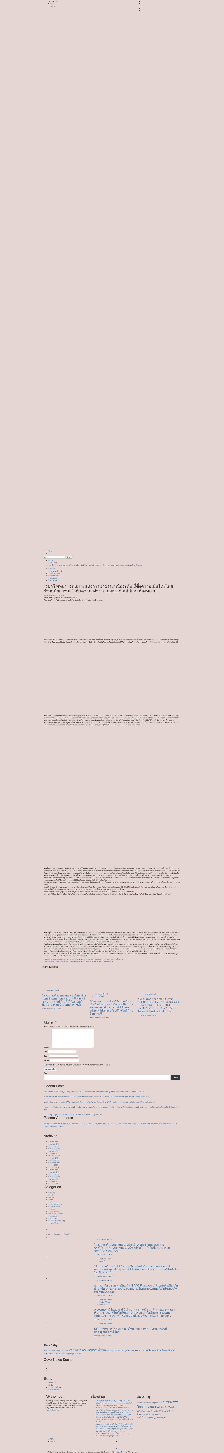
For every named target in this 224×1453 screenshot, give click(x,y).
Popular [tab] (57, 1234)
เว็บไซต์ (46, 1060)
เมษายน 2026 (53, 1151)
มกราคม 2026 (53, 1158)
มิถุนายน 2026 (53, 1146)
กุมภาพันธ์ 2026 (54, 1155)
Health (50, 1195)
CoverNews (121, 1452)
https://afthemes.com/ (53, 1410)
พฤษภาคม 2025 (54, 1176)
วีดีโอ (52, 3)
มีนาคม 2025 (53, 1181)
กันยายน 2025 (53, 1167)
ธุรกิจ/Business (53, 575)
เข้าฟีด (50, 1385)
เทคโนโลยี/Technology (56, 1220)
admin (46, 595)
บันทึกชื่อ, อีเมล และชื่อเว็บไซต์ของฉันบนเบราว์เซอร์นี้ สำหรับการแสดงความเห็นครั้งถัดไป (78, 1065)
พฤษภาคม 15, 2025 (56, 595)
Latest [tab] (48, 1234)
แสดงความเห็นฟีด (54, 1387)
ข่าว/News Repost (55, 571)
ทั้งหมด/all (52, 1209)
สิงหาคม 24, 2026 (53, 1008)
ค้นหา (46, 1073)
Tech (50, 1202)
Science (51, 1197)
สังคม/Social (52, 578)
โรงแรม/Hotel (53, 580)
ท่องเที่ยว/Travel (54, 573)
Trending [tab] (67, 1234)
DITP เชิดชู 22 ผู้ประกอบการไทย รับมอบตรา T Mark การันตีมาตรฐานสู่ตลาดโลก (73, 1114)
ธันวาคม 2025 (53, 1160)
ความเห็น (48, 1047)
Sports (50, 1199)
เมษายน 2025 (53, 1179)
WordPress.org (54, 1389)
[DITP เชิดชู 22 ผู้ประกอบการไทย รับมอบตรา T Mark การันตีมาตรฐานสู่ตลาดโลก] (59, 1331)
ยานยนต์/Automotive (55, 1213)
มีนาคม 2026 (53, 1153)
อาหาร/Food (99, 996)
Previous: (83, 959)
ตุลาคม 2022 (53, 1183)
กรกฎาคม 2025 (54, 1172)
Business (51, 568)
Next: (79, 961)
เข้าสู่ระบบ (52, 1382)
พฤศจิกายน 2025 (54, 1162)
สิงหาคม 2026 (53, 1141)
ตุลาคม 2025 (53, 1165)
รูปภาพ (52, 6)
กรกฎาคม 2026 (54, 1144)
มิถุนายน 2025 (53, 1174)
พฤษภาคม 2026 (54, 1148)
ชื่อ (45, 1051)
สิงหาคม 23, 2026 (106, 1335)
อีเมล (46, 1056)
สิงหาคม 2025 (53, 1169)
